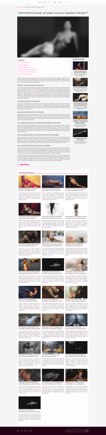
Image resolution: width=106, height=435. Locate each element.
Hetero (44, 2)
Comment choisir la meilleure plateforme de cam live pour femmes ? (52, 218)
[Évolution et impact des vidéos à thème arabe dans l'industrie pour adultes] (76, 292)
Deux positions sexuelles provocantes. (80, 139)
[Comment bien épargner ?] (80, 82)
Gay (49, 2)
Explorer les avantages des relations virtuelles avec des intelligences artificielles (28, 301)
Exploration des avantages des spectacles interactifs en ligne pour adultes (52, 328)
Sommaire (22, 60)
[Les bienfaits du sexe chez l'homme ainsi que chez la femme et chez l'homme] (80, 97)
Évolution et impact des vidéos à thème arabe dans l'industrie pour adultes (75, 301)
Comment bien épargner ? (80, 87)
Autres (60, 2)
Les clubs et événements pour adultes (25, 74)
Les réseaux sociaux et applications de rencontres (27, 69)
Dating (54, 2)
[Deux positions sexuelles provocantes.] (80, 133)
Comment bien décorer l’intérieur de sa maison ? (80, 71)
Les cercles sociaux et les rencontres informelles (27, 71)
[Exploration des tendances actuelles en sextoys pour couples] (76, 236)
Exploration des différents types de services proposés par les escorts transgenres (29, 356)
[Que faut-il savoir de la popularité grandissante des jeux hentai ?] (30, 402)
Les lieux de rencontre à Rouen (24, 67)
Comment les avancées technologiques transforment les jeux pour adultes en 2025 (76, 328)
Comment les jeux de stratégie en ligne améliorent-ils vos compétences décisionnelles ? (75, 190)
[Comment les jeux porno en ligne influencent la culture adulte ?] (53, 181)
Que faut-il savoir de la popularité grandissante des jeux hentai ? (30, 411)
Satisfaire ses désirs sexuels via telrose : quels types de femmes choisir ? (80, 122)
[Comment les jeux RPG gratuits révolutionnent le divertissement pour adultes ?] (30, 264)
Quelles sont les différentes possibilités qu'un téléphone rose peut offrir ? (74, 383)
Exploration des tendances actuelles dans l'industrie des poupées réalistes (51, 273)
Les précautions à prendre (23, 65)
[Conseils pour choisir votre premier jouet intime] (53, 347)
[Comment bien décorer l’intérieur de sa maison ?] (80, 65)
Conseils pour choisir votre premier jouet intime (51, 355)
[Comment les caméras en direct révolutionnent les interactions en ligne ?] (76, 209)
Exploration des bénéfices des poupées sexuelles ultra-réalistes (29, 327)
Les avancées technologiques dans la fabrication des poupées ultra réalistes (76, 356)
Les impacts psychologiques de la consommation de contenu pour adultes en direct (52, 383)
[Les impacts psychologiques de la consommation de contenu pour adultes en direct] (53, 375)
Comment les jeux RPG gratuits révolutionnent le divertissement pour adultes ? (30, 273)
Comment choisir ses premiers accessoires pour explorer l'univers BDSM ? (29, 218)
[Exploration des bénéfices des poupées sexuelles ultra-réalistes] (30, 319)
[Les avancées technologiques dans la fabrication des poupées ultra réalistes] (76, 347)
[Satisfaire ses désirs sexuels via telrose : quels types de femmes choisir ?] (80, 115)
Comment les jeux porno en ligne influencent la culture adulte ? (51, 190)
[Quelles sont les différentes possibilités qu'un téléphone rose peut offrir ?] (76, 375)
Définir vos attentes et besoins (24, 62)
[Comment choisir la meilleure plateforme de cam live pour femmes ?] (53, 209)
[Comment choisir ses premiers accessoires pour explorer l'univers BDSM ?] (30, 209)
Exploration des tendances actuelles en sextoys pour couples (74, 245)
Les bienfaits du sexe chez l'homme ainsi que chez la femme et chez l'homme (80, 104)
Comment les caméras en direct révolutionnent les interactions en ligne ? (76, 218)
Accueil (18, 7)
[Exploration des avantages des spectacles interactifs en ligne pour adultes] (53, 319)
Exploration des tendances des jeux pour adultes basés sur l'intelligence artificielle (29, 245)
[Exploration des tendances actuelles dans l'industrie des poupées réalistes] (53, 264)
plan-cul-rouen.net (32, 90)
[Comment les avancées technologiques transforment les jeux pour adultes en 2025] (76, 319)
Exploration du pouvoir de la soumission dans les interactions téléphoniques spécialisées (76, 273)
